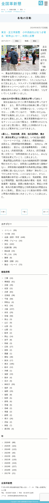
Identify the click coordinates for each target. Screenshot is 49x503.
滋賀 (6, 374)
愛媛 (6, 354)
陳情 (6, 258)
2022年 (7, 456)
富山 (6, 319)
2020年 (7, 463)
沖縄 (6, 371)
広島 (6, 347)
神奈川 (7, 384)
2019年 (7, 466)
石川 (6, 381)
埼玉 (6, 305)
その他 (7, 234)
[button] (46, 3)
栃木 (6, 367)
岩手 (6, 340)
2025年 (7, 446)
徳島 (6, 350)
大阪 (6, 309)
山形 (6, 326)
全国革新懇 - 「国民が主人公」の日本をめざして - (21, 3)
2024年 (7, 449)
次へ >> (45, 212)
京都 (6, 285)
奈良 (6, 312)
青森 (6, 412)
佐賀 (6, 288)
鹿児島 (7, 429)
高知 (6, 422)
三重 (6, 278)
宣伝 (6, 244)
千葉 (6, 299)
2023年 (7, 453)
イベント (8, 230)
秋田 (6, 398)
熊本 (6, 378)
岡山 (6, 336)
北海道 (7, 295)
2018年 (7, 470)
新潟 (6, 360)
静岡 (6, 415)
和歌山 (7, 302)
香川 (6, 419)
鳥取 (6, 425)
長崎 (6, 408)
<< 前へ (3, 212)
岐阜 (6, 333)
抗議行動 (8, 247)
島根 (6, 343)
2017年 (7, 473)
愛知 (6, 357)
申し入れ (8, 254)
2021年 (7, 459)
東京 (6, 364)
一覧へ (24, 212)
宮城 (6, 316)
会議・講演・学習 (11, 237)
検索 (41, 3)
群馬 (6, 401)
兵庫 (6, 292)
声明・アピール (10, 241)
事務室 (7, 282)
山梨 (6, 330)
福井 (6, 388)
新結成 (7, 251)
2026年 (7, 442)
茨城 (6, 405)
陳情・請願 (9, 261)
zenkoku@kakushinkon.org (17, 496)
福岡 (6, 391)
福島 (6, 395)
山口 (6, 323)
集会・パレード (10, 265)
